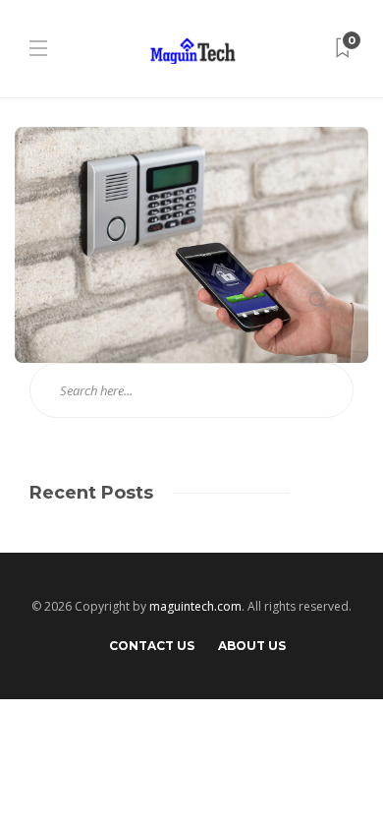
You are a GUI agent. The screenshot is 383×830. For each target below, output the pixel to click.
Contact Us (151, 645)
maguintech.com (195, 606)
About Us (252, 645)
